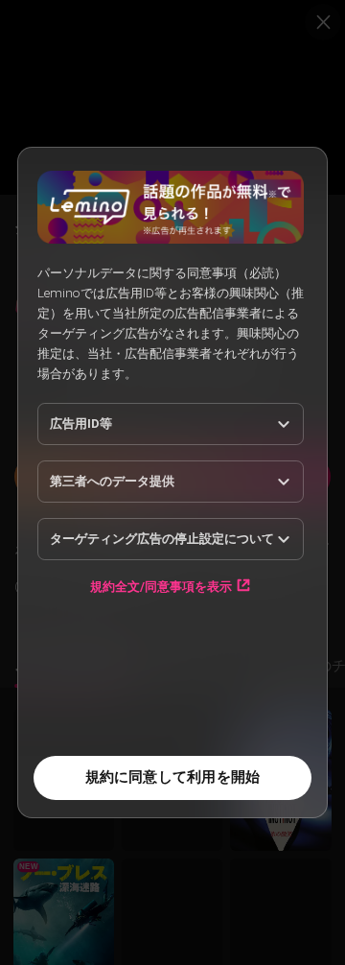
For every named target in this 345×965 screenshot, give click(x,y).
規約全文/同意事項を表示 (161, 586)
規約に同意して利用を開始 (173, 777)
